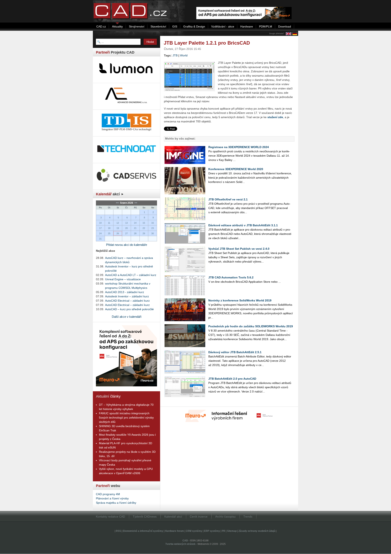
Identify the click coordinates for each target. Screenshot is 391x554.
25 (109, 233)
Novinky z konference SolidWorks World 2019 (239, 300)
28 (135, 233)
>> (135, 202)
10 (100, 223)
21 (135, 228)
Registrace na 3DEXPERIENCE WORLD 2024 (238, 147)
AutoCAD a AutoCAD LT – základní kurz (130, 275)
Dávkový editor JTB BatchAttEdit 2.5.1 (234, 352)
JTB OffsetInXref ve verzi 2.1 (228, 199)
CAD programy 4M (108, 494)
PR (223, 531)
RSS (118, 531)
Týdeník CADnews (145, 516)
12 (117, 223)
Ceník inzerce (199, 516)
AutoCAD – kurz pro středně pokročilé (129, 309)
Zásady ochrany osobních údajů (256, 531)
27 (126, 233)
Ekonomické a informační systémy (143, 531)
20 (126, 228)
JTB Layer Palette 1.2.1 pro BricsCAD (207, 43)
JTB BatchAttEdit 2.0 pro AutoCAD (232, 378)
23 (152, 228)
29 (144, 233)
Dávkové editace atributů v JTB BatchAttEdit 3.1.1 (243, 225)
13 (126, 223)
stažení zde (275, 117)
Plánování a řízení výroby (112, 498)
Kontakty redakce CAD (110, 516)
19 (117, 228)
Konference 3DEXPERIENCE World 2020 (235, 169)
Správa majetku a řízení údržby (116, 502)
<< (117, 202)
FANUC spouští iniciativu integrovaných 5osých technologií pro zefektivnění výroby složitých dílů (126, 417)
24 (100, 233)
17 (100, 228)
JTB (175, 55)
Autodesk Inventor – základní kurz (127, 296)
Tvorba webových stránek (180, 544)
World (184, 55)
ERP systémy (212, 531)
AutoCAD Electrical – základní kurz (127, 300)
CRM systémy (194, 531)
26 (117, 233)
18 (109, 228)
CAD (185, 540)
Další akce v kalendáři (126, 316)
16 (152, 223)
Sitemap (232, 531)
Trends (247, 516)
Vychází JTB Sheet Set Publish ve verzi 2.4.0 (238, 248)
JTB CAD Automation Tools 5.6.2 (231, 277)
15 (144, 223)
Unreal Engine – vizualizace (123, 279)
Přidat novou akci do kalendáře (126, 244)
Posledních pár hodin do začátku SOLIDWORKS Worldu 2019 (250, 326)
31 (100, 238)
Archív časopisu (225, 516)
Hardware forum (174, 531)
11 (109, 223)
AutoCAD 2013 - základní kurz (124, 292)
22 (144, 228)
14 (135, 223)
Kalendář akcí (173, 516)
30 (152, 233)
